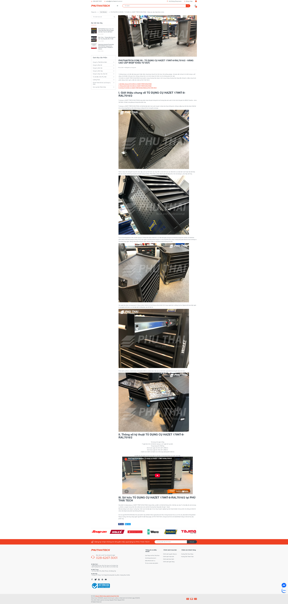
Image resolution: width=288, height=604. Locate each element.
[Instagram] (99, 579)
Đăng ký (192, 542)
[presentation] (91, 532)
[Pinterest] (102, 579)
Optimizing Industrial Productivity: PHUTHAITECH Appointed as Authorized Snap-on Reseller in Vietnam (106, 47)
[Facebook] (92, 579)
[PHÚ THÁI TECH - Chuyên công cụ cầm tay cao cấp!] (100, 6)
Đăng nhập (189, 1)
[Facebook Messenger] (284, 585)
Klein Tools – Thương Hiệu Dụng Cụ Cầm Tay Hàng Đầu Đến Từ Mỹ (106, 38)
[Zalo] (284, 590)
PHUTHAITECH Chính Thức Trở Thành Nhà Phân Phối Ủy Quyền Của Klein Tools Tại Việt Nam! (106, 30)
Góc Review (103, 12)
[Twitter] (95, 579)
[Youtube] (106, 579)
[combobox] (156, 5)
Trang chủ (93, 12)
